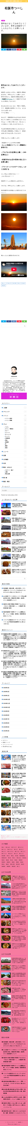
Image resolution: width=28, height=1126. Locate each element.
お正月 (10, 283)
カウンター (11, 849)
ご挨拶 (3, 20)
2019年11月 (6, 703)
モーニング (15, 434)
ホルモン (11, 853)
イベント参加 (15, 418)
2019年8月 (6, 715)
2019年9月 (6, 711)
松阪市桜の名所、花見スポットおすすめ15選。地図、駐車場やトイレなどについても (14, 1112)
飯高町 (9, 866)
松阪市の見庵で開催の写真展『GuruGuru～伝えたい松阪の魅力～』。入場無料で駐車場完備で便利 (14, 606)
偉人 (13, 855)
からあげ (8, 847)
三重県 (15, 283)
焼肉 (22, 862)
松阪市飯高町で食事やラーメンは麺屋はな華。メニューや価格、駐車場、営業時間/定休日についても (14, 614)
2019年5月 (6, 727)
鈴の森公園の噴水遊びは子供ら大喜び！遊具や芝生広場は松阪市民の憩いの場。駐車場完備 (14, 1091)
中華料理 (15, 438)
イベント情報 (15, 420)
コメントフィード (8, 744)
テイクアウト (11, 851)
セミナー (4, 851)
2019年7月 (6, 719)
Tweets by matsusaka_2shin (9, 495)
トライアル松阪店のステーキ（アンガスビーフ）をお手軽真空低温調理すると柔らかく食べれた (14, 621)
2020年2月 (6, 691)
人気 (8, 855)
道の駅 (18, 864)
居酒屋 (15, 442)
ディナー (23, 851)
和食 (15, 440)
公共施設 (14, 459)
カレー (15, 430)
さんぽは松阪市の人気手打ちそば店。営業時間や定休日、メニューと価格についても (14, 1098)
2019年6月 (6, 723)
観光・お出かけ (14, 467)
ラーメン (15, 436)
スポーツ (21, 849)
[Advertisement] (14, 68)
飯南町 (4, 866)
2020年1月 (6, 695)
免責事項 (19, 1122)
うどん (15, 427)
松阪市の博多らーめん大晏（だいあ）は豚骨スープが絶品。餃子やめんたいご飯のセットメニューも (14, 1105)
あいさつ (4, 283)
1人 (3, 847)
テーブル (17, 851)
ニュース (14, 451)
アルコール (21, 847)
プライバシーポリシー (11, 1122)
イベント (14, 415)
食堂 (15, 447)
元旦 (20, 283)
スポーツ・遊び (15, 470)
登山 (3, 864)
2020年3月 (6, 687)
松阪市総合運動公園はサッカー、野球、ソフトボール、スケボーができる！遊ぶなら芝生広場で (14, 1083)
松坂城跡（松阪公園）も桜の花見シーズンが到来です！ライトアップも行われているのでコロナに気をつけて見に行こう (14, 590)
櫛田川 (9, 862)
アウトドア (14, 411)
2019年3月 (6, 731)
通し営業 (12, 864)
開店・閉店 (14, 481)
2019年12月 (6, 699)
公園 (15, 472)
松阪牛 (4, 862)
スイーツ (15, 432)
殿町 (18, 862)
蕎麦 (15, 445)
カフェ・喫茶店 (15, 428)
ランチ (16, 853)
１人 (19, 866)
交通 (14, 455)
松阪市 (4, 285)
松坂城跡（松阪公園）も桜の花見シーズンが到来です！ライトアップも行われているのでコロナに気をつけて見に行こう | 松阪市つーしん (14, 665)
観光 (8, 864)
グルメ (14, 424)
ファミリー (5, 853)
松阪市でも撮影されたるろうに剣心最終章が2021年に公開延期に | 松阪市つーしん (14, 646)
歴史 (13, 862)
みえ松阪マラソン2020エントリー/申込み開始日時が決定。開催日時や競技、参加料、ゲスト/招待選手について (14, 598)
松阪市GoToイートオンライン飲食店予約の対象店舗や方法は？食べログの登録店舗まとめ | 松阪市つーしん (15, 638)
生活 (14, 463)
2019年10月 (6, 707)
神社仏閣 (15, 473)
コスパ (16, 849)
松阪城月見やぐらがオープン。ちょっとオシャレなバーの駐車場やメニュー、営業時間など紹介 (14, 652)
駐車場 (14, 866)
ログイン (5, 740)
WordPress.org (7, 746)
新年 (24, 283)
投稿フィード (6, 742)
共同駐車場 (23, 855)
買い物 (14, 477)
